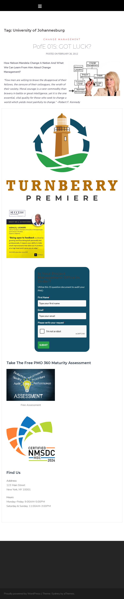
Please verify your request (51, 322)
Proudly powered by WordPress (22, 593)
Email (41, 310)
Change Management (62, 39)
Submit (43, 345)
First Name (44, 297)
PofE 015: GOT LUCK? (62, 46)
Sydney (56, 593)
